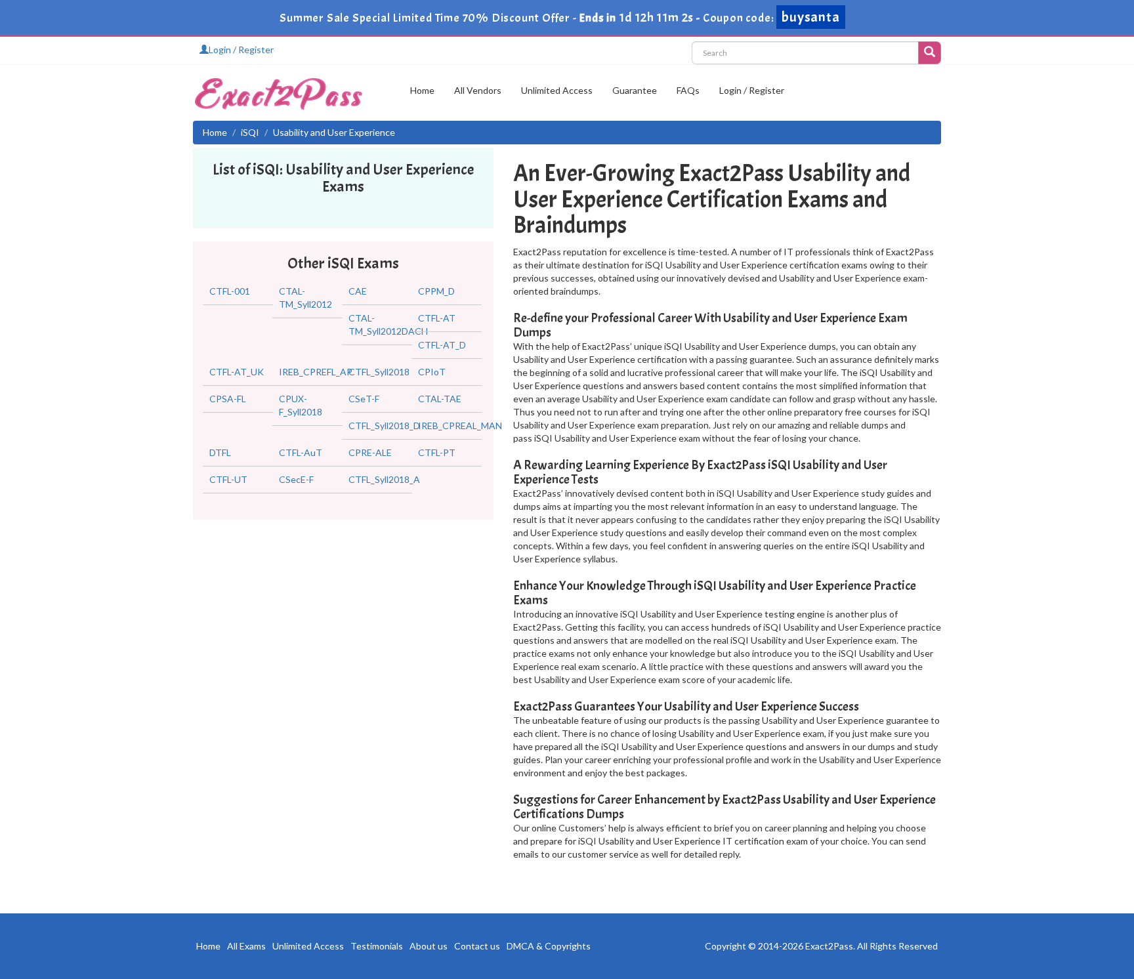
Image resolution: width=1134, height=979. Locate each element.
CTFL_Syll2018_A (384, 479)
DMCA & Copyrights (549, 945)
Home (422, 90)
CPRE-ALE (370, 452)
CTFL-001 (229, 291)
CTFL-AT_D (442, 344)
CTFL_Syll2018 (379, 371)
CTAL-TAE (439, 398)
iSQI (250, 132)
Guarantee (634, 90)
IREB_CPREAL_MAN (460, 425)
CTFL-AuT (300, 452)
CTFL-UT (228, 479)
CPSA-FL (227, 398)
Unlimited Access (557, 90)
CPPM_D (436, 291)
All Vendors (477, 90)
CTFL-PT (436, 452)
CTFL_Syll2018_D (384, 425)
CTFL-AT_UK (236, 371)
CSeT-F (363, 398)
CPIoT (432, 371)
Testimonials (376, 945)
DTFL (220, 452)
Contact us (477, 945)
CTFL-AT (436, 317)
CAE (357, 291)
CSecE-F (296, 479)
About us (429, 945)
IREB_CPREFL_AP (315, 371)
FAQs (688, 90)
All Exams (246, 945)
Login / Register (241, 49)
